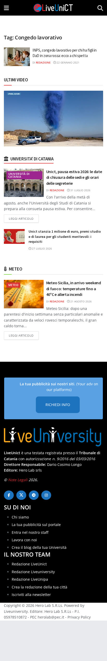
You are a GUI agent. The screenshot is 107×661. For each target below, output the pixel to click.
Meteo (13, 285)
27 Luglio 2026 (41, 248)
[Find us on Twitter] (21, 495)
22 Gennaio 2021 (67, 62)
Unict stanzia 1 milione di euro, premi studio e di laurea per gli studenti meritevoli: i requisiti (65, 236)
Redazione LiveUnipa (30, 579)
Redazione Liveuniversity (33, 571)
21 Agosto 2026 (81, 301)
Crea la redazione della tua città (39, 587)
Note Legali (18, 479)
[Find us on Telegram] (34, 495)
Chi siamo (20, 517)
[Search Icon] (100, 8)
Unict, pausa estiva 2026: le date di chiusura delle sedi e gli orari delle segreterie (74, 177)
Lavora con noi (24, 539)
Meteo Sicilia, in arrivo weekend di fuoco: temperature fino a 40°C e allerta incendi (73, 288)
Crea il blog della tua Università (39, 547)
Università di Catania (19, 175)
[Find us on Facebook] (9, 495)
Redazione (43, 62)
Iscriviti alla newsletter (31, 594)
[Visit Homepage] (53, 7)
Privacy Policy (79, 617)
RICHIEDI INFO (57, 404)
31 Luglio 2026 (80, 190)
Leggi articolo (24, 218)
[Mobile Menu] (6, 8)
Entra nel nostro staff (30, 532)
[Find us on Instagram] (46, 495)
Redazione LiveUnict (29, 564)
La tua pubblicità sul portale (36, 524)
